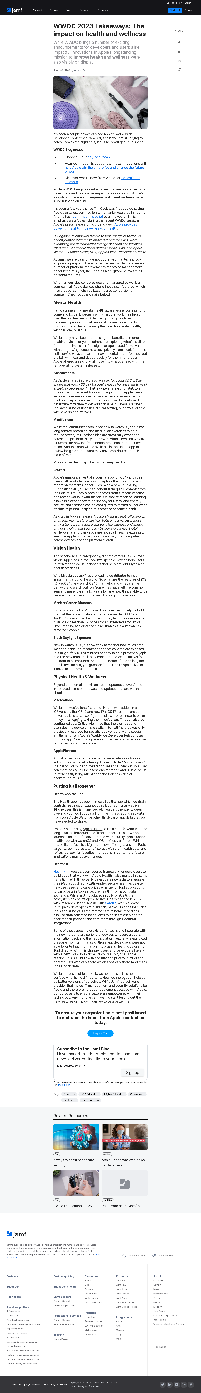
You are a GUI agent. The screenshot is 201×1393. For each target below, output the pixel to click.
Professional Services (67, 1315)
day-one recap (99, 157)
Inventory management (18, 1333)
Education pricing (65, 1286)
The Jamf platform (18, 1307)
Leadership (158, 1280)
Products (122, 1276)
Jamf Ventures (160, 1320)
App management (15, 1328)
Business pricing (64, 1276)
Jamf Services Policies (64, 1324)
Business (12, 1276)
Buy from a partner (94, 1325)
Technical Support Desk (65, 1305)
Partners (90, 1312)
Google (119, 1334)
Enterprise (69, 1094)
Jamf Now (121, 1285)
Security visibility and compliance (22, 1363)
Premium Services (62, 1320)
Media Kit (157, 1306)
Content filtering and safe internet (23, 1355)
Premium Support (62, 1301)
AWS (118, 1325)
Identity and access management (22, 1342)
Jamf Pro (120, 1280)
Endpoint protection (16, 1346)
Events (88, 1280)
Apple (119, 1321)
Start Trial (175, 10)
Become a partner (93, 1321)
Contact (157, 1285)
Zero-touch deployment (18, 1320)
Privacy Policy (63, 1085)
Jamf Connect (123, 1293)
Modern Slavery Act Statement (84, 1386)
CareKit (110, 903)
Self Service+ (13, 1337)
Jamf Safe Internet (125, 1302)
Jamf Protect (122, 1298)
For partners (90, 1317)
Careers (157, 1298)
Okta (118, 1339)
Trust (112, 1382)
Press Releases (160, 1293)
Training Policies (61, 1339)
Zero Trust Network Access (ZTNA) (23, 1359)
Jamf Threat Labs (93, 1302)
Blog (87, 1285)
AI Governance (13, 1311)
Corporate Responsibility (165, 1315)
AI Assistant (12, 1315)
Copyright (74, 1382)
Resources (91, 1276)
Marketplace (91, 1330)
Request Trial (100, 1033)
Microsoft (120, 1330)
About (157, 1276)
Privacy (86, 1382)
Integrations (124, 1317)
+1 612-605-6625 (137, 1255)
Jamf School (122, 1289)
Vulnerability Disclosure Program (168, 1324)
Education (13, 1286)
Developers (90, 1334)
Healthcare (69, 1100)
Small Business (90, 1100)
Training (59, 1334)
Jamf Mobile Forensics (126, 1306)
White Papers (91, 1298)
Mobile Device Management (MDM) (23, 1324)
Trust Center (159, 1311)
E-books (89, 1289)
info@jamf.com (166, 1255)
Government (137, 1094)
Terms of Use (99, 1382)
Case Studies (91, 1293)
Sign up (132, 1072)
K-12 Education (89, 1094)
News (156, 1289)
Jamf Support (62, 1296)
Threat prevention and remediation (23, 1350)
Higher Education (114, 1094)
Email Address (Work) (71, 1066)
